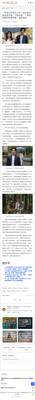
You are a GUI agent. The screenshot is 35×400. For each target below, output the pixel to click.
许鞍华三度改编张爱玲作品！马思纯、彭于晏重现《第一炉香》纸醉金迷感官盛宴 (18, 272)
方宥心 (15, 288)
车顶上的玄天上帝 (17, 291)
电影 (5, 291)
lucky (24, 306)
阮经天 (25, 291)
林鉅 (26, 288)
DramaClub (17, 392)
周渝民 (5, 288)
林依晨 (21, 288)
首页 (3, 8)
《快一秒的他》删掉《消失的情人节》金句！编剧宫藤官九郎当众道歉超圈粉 (18, 279)
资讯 (7, 8)
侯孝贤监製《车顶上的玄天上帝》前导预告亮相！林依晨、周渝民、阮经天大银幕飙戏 (18, 268)
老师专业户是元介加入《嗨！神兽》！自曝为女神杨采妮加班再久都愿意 (18, 276)
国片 (10, 288)
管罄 (9, 291)
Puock (20, 396)
